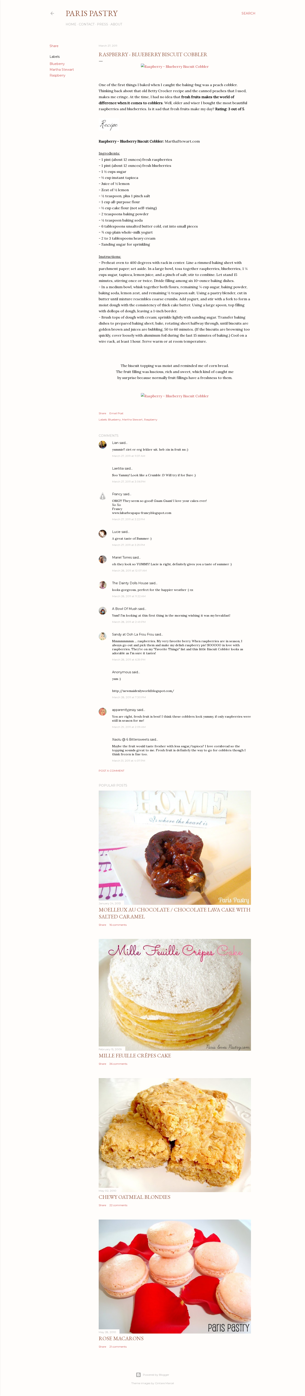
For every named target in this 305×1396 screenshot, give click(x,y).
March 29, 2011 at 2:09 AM (129, 727)
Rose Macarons (121, 1338)
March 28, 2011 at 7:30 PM (129, 697)
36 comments (118, 1063)
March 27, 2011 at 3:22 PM (128, 519)
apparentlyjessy (124, 710)
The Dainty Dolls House (130, 583)
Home (71, 24)
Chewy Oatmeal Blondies (134, 1196)
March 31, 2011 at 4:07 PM (128, 760)
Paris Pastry (91, 13)
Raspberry (57, 75)
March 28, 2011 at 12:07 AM (129, 570)
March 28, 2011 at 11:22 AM (129, 596)
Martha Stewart (62, 70)
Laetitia (118, 468)
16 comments (118, 924)
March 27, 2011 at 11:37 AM (128, 456)
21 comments (118, 1346)
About (116, 24)
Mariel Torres (122, 557)
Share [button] (54, 46)
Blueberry (57, 64)
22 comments (118, 1205)
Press (102, 24)
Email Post (116, 413)
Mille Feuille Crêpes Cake (135, 1055)
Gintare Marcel (164, 1383)
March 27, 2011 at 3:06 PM (128, 481)
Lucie (116, 532)
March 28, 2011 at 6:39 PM (128, 659)
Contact (86, 24)
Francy (117, 494)
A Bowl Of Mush (124, 609)
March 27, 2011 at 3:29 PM (128, 545)
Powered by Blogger (156, 1374)
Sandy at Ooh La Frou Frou (133, 634)
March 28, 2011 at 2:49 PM (129, 621)
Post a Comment (111, 770)
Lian (115, 443)
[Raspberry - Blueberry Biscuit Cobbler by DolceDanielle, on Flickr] (175, 66)
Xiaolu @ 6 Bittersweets (130, 739)
